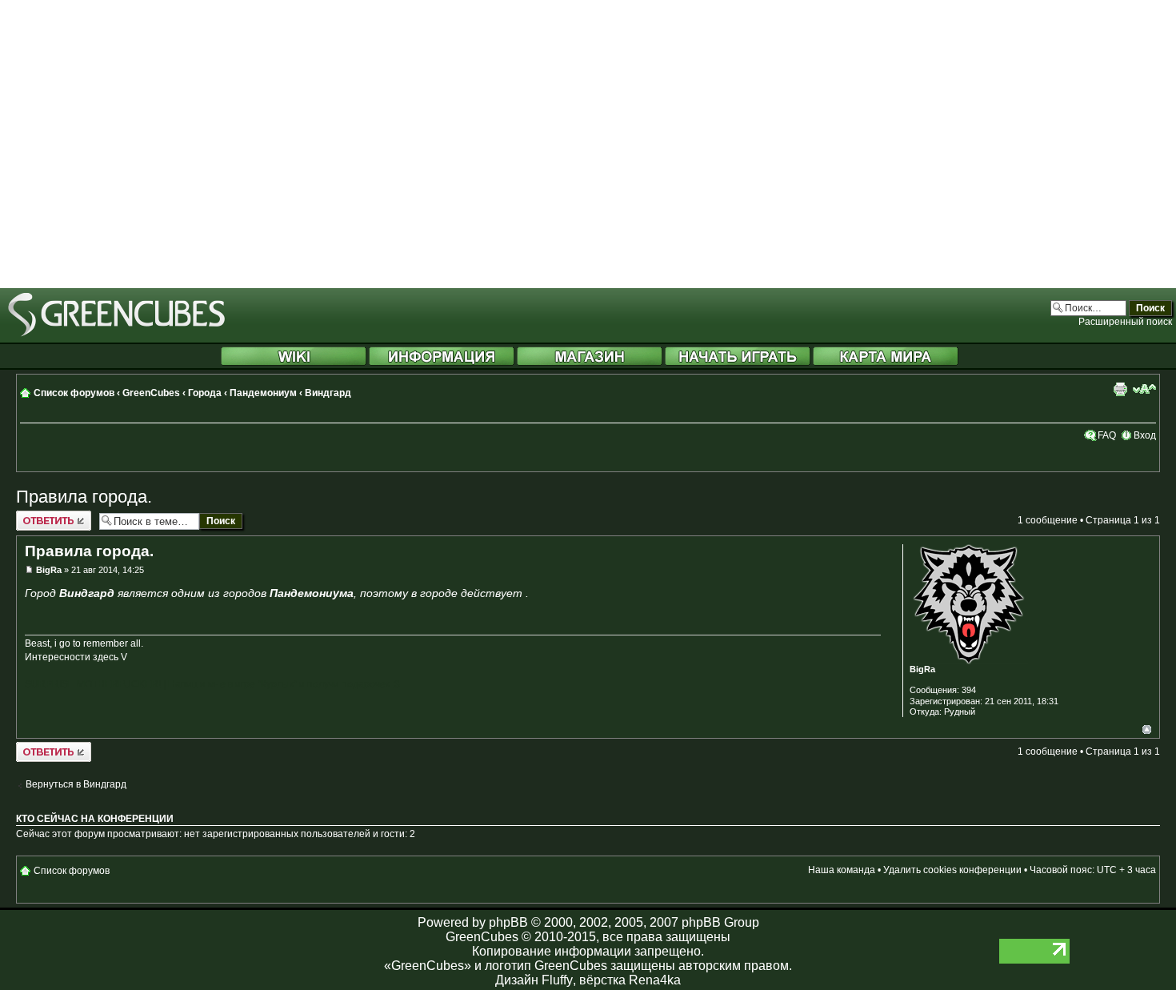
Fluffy (557, 980)
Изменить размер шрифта (1144, 389)
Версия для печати (1120, 389)
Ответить (37, 516)
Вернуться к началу (1146, 729)
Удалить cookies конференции (952, 870)
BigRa (49, 570)
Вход (1145, 435)
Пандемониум (263, 393)
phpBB (508, 922)
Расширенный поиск (1125, 321)
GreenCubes (151, 393)
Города (205, 393)
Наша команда (841, 870)
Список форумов (74, 393)
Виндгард (328, 393)
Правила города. (84, 497)
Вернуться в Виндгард (76, 784)
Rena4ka (655, 980)
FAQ (1107, 435)
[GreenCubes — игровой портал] (116, 334)
